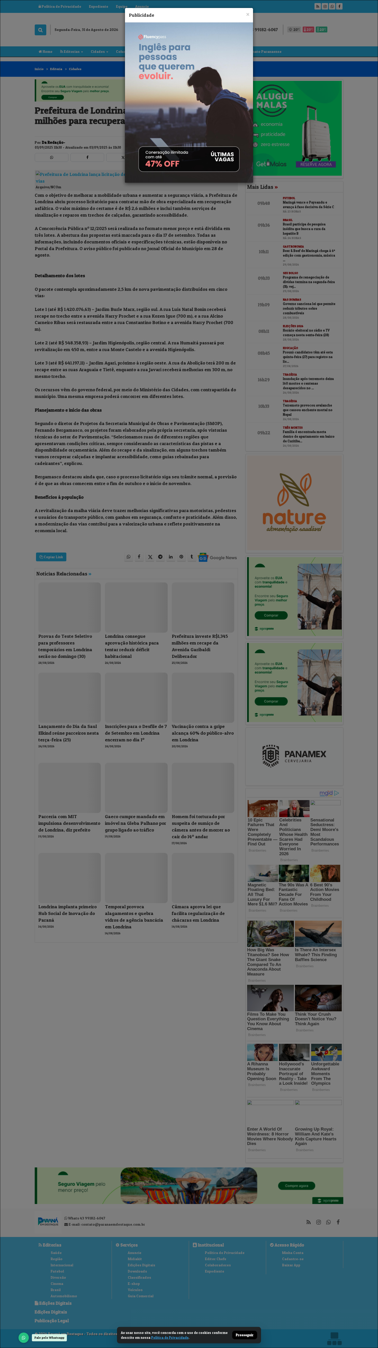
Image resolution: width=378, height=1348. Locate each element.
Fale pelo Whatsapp (49, 1337)
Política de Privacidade (169, 1337)
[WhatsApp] (24, 1338)
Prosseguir (245, 1335)
